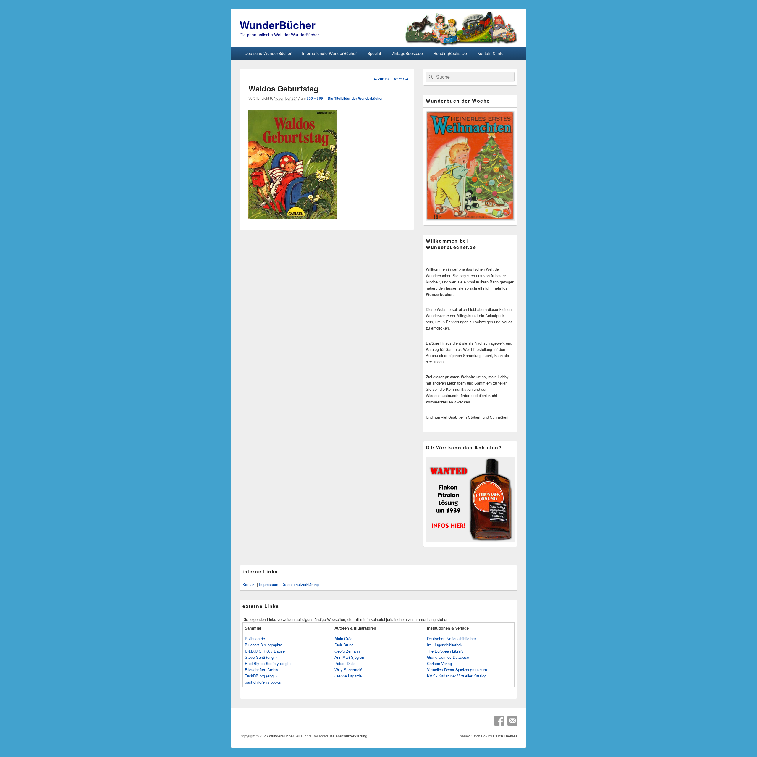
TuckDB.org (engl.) (261, 676)
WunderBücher (278, 24)
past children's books (263, 682)
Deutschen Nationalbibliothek (452, 638)
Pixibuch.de (255, 638)
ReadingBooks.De (450, 53)
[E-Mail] (512, 721)
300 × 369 (315, 98)
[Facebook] (499, 721)
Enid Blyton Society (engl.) (268, 663)
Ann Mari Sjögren (349, 657)
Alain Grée (343, 638)
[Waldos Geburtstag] (292, 217)
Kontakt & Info (490, 53)
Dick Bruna (343, 645)
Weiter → (401, 78)
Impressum (268, 584)
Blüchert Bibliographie (263, 645)
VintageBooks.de (407, 53)
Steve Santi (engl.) (261, 657)
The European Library (445, 651)
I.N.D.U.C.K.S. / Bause (265, 651)
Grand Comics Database (448, 657)
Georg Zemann (347, 651)
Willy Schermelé (348, 669)
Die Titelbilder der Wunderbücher (355, 98)
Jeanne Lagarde (348, 676)
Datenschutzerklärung (300, 584)
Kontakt (249, 584)
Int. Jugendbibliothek (444, 645)
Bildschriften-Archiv (261, 669)
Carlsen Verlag (439, 663)
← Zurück (381, 78)
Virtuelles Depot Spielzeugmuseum (457, 669)
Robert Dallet (345, 663)
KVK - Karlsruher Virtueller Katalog (456, 676)
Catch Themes (505, 736)
